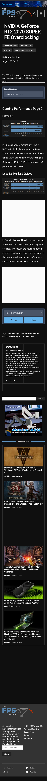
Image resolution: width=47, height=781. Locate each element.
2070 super (16, 333)
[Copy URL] (34, 67)
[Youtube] (14, 380)
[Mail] (7, 380)
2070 (9, 333)
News (6, 606)
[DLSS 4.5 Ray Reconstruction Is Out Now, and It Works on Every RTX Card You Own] (23, 589)
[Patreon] (27, 768)
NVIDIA (4, 336)
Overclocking (10, 45)
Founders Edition (26, 333)
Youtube (33, 772)
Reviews (7, 50)
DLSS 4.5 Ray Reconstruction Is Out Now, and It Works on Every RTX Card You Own (21, 601)
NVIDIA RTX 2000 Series (24, 50)
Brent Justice (12, 57)
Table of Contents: (10, 89)
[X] (18, 67)
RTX (20, 336)
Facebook (10, 768)
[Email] (29, 67)
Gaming (7, 476)
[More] (40, 67)
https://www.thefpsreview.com (15, 350)
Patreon (33, 768)
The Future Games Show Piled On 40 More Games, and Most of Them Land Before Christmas (22, 569)
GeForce (36, 333)
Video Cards (26, 45)
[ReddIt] (23, 67)
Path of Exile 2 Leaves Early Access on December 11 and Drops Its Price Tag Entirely (23, 502)
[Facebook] (12, 67)
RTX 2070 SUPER (28, 336)
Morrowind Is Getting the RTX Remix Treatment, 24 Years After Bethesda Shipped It (23, 470)
